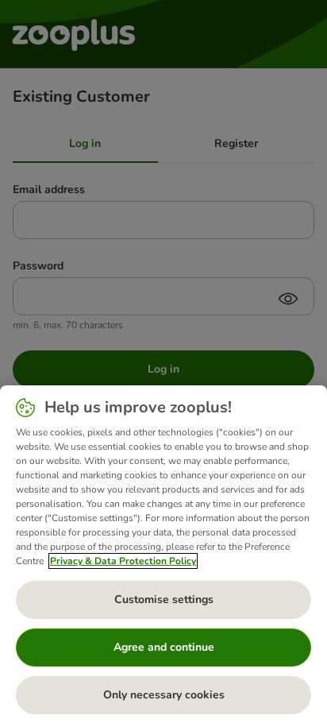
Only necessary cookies (164, 694)
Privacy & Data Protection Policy (123, 561)
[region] (163, 556)
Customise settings (164, 599)
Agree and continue (163, 647)
